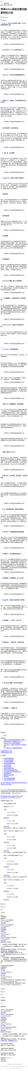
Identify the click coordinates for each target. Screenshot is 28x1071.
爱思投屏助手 (7, 773)
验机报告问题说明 (9, 775)
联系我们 (8, 782)
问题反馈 (13, 782)
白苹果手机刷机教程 (9, 763)
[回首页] (2, 3)
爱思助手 (6, 776)
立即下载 (6, 818)
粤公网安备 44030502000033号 (9, 796)
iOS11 (5, 735)
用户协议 (9, 784)
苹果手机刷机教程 (9, 758)
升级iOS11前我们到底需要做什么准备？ (15, 739)
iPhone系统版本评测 (9, 779)
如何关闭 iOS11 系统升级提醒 (12, 743)
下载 (5, 809)
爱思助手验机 (7, 766)
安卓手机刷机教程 (9, 760)
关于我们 (3, 782)
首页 (2, 5)
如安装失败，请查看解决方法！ (9, 951)
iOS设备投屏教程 (8, 761)
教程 (5, 5)
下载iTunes (3, 784)
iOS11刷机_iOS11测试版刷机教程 (13, 748)
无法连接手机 (7, 765)
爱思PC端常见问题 (21, 782)
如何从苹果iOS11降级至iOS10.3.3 (13, 741)
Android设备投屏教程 (9, 778)
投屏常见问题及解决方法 (10, 770)
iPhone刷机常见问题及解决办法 (12, 771)
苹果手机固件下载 (9, 768)
